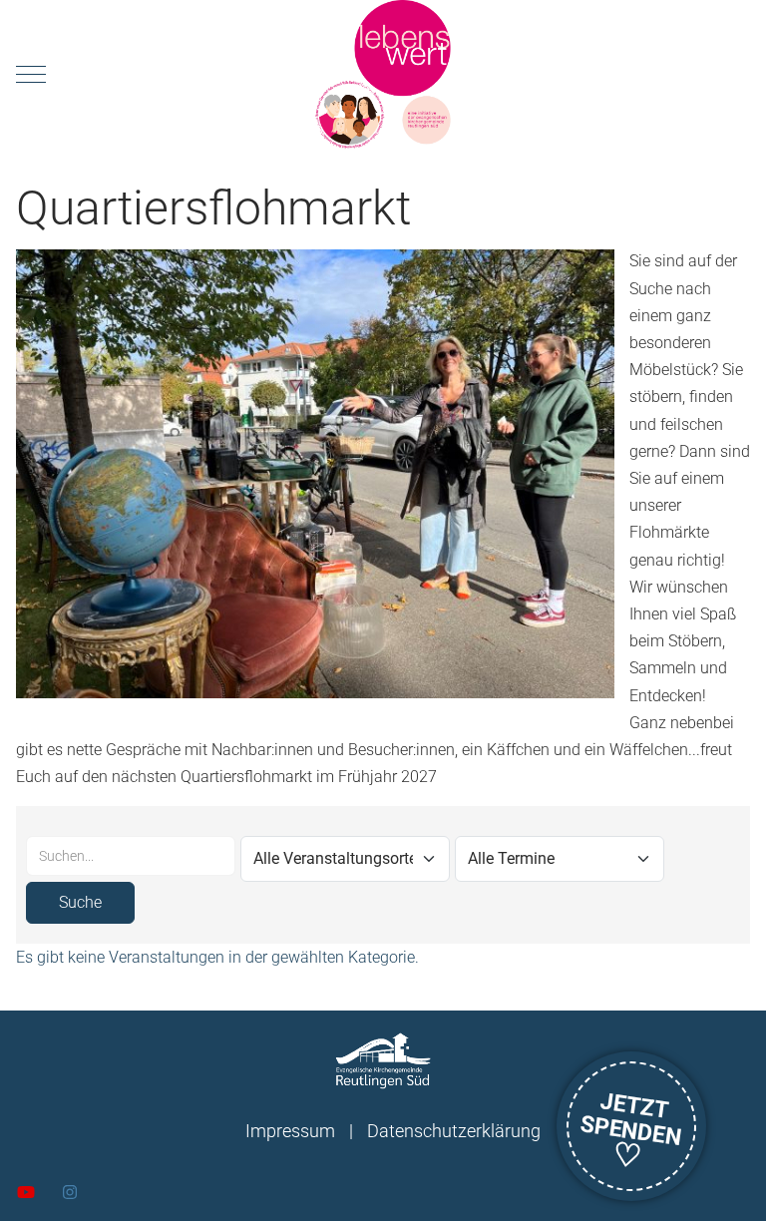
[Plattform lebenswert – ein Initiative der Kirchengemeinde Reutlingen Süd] (383, 75)
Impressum (290, 1130)
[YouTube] (26, 1192)
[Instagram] (70, 1192)
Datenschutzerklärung (454, 1130)
